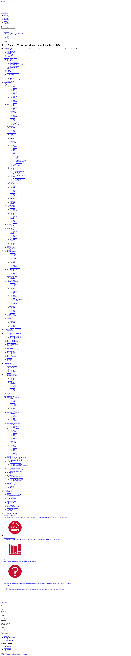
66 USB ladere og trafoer (13, 506)
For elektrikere (7, 16)
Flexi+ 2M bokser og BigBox (17, 64)
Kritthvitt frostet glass (21, 160)
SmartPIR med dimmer (12, 341)
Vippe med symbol (17, 172)
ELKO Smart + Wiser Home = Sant (15, 33)
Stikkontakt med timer (12, 276)
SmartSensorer (10, 348)
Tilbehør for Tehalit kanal (13, 73)
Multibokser (9, 69)
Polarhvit (12, 78)
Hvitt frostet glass (20, 161)
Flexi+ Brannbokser (14, 66)
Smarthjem (6, 18)
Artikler (8, 38)
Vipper (8, 167)
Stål (17, 157)
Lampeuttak (9, 319)
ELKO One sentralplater (15, 476)
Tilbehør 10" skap (14, 474)
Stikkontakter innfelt (11, 251)
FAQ (8, 37)
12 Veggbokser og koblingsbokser (15, 494)
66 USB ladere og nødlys (10, 374)
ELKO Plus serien (11, 52)
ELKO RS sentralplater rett (16, 478)
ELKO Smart (10, 55)
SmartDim (9, 334)
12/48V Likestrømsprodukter (14, 468)
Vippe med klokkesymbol (19, 179)
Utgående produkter (11, 484)
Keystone (9, 456)
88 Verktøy (6, 490)
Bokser (8, 56)
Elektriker (9, 36)
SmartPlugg (9, 355)
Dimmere (9, 85)
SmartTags (9, 358)
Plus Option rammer (17, 299)
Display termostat (11, 369)
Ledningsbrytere (10, 247)
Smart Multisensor (11, 362)
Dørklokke (9, 224)
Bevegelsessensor (11, 205)
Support (5, 21)
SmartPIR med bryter (12, 340)
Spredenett (9, 483)
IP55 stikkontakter (11, 314)
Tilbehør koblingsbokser (15, 79)
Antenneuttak (10, 461)
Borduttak (9, 318)
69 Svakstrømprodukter (9, 396)
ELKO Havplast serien (12, 54)
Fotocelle (9, 246)
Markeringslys (10, 228)
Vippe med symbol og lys (19, 175)
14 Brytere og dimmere (9, 84)
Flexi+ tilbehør (13, 67)
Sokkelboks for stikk (12, 315)
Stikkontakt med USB (12, 375)
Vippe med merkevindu (18, 171)
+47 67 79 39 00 (5, 618)
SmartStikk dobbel (11, 354)
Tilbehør (15, 96)
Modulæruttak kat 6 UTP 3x (13, 423)
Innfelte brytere (10, 104)
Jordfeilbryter (10, 330)
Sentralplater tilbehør (15, 454)
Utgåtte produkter (8, 491)
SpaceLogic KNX (11, 360)
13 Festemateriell (8, 82)
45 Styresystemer (11, 502)
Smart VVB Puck (11, 347)
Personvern (6, 636)
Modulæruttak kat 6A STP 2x (14, 429)
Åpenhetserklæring (8, 640)
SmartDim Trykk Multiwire (16, 337)
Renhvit (11, 75)
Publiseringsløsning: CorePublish (19, 654)
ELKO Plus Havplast (15, 124)
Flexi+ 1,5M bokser (14, 63)
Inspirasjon (6, 19)
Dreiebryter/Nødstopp (12, 249)
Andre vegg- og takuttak (15, 328)
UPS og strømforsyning (12, 394)
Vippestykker (16, 169)
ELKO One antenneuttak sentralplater (19, 465)
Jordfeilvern (9, 332)
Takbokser (9, 59)
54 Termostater (7, 363)
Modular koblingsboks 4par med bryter (19, 460)
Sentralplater (10, 475)
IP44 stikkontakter (11, 306)
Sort (11, 77)
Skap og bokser (10, 472)
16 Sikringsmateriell (8, 329)
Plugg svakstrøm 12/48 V (16, 471)
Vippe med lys (16, 174)
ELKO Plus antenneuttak (16, 464)
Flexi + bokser (10, 60)
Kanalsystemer (10, 81)
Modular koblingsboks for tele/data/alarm (16, 457)
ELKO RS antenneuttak (15, 463)
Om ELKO (6, 22)
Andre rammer (16, 154)
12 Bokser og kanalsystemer (10, 58)
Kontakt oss (6, 23)
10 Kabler (9, 493)
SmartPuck (9, 345)
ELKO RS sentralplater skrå (16, 479)
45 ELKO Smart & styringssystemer (12, 333)
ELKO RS (12, 90)
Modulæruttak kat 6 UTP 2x (13, 412)
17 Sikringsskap (10, 499)
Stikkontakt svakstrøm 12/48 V (17, 469)
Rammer (9, 139)
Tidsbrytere (9, 212)
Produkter (6, 15)
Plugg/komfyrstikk (11, 317)
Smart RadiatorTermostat (13, 349)
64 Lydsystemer (10, 505)
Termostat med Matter (12, 366)
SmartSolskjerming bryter (13, 344)
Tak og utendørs (13, 210)
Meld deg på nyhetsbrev (9, 637)
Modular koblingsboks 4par (16, 459)
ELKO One (12, 86)
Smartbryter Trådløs (11, 343)
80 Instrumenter (10, 509)
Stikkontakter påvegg (12, 269)
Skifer (17, 159)
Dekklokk (9, 70)
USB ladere (9, 381)
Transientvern (10, 392)
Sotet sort (18, 156)
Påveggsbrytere (10, 126)
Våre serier (6, 48)
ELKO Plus (12, 97)
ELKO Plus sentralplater (15, 480)
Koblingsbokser (10, 74)
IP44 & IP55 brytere (11, 133)
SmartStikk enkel (11, 352)
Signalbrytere (10, 359)
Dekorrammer (19, 163)
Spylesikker (12, 239)
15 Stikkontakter (8, 250)
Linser (11, 240)
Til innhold (3, 1)
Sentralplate (9, 439)
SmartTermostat (10, 351)
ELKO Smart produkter (12, 34)
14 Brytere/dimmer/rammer (13, 495)
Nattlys (8, 242)
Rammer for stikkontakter (13, 281)
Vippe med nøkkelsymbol (19, 178)
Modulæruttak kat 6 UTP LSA (14, 397)
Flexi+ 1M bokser (14, 62)
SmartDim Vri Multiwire (15, 336)
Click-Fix (9, 71)
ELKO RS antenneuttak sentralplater (18, 467)
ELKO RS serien (11, 51)
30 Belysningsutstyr (11, 501)
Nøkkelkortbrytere (11, 199)
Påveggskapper (10, 182)
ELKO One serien (11, 49)
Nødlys (8, 393)
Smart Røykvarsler (11, 356)
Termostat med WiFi (11, 364)
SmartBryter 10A (11, 339)
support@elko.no (5, 629)
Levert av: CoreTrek (5, 654)
